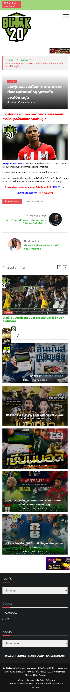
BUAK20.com (58, 187)
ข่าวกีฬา (24, 59)
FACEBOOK (11, 613)
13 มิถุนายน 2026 (39, 551)
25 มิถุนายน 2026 (38, 465)
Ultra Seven (39, 675)
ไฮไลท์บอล (58, 683)
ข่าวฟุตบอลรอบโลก (34, 201)
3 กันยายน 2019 (28, 102)
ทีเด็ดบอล (50, 680)
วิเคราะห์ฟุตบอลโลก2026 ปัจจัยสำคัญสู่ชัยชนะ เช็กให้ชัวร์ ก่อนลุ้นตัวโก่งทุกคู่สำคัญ (35, 416)
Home (10, 59)
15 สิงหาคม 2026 (39, 380)
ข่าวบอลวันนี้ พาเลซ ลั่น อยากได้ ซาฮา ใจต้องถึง (42, 247)
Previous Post (37, 215)
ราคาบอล (36, 687)
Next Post (30, 241)
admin (13, 102)
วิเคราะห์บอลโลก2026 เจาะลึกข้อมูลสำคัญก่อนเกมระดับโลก (35, 545)
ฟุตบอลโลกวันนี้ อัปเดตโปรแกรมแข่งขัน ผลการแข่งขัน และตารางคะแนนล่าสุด (35, 502)
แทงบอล (35, 376)
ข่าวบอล (30, 680)
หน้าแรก (20, 680)
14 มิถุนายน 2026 (39, 508)
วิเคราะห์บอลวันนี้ (43, 683)
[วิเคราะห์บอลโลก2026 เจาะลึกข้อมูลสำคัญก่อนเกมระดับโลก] (35, 534)
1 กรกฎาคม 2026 (39, 422)
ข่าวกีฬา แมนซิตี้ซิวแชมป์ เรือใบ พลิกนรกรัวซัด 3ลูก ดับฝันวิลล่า (33, 319)
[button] (13, 329)
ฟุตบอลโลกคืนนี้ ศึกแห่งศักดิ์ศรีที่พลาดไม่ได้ (35, 461)
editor (26, 380)
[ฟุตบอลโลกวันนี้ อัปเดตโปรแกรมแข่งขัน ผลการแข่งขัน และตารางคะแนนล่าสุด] (35, 491)
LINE (7, 618)
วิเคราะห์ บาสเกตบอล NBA (21, 683)
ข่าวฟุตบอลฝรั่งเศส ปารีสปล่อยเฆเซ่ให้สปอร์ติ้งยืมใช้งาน (26, 221)
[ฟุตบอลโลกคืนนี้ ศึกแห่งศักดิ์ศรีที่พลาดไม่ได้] (35, 448)
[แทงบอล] (35, 363)
